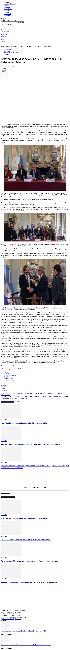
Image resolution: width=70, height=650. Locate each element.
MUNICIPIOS (8, 7)
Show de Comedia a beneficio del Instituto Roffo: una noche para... (26, 540)
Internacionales (8, 15)
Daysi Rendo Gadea (10, 375)
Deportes (7, 10)
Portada (6, 54)
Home (2, 46)
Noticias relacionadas (7, 402)
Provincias (7, 5)
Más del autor (18, 402)
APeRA (6, 373)
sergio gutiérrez (8, 382)
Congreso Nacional (9, 4)
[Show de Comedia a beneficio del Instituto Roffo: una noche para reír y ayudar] (11, 439)
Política (6, 2)
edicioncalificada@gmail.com (17, 617)
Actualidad (7, 14)
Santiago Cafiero (9, 380)
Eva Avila (7, 377)
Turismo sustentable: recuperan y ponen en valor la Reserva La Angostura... (29, 561)
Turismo (6, 12)
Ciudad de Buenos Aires (11, 52)
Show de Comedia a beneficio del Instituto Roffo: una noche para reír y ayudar (30, 444)
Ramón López (8, 378)
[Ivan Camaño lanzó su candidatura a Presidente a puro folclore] (11, 418)
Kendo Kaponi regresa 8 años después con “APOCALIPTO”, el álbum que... (29, 582)
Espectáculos (8, 9)
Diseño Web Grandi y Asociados (11, 619)
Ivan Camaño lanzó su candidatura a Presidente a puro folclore (24, 423)
